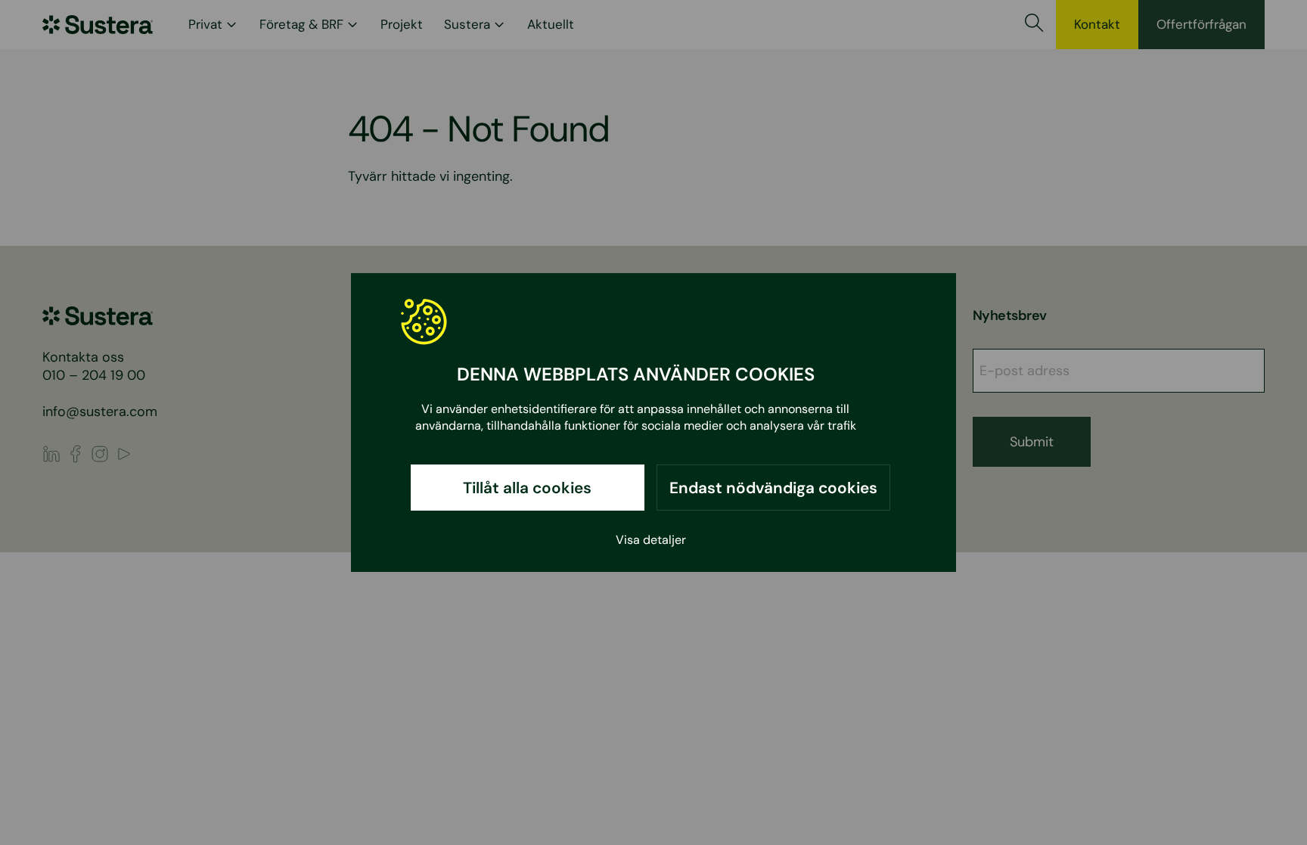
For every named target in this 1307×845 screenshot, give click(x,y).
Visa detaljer (651, 540)
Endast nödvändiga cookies (773, 487)
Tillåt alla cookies (527, 487)
